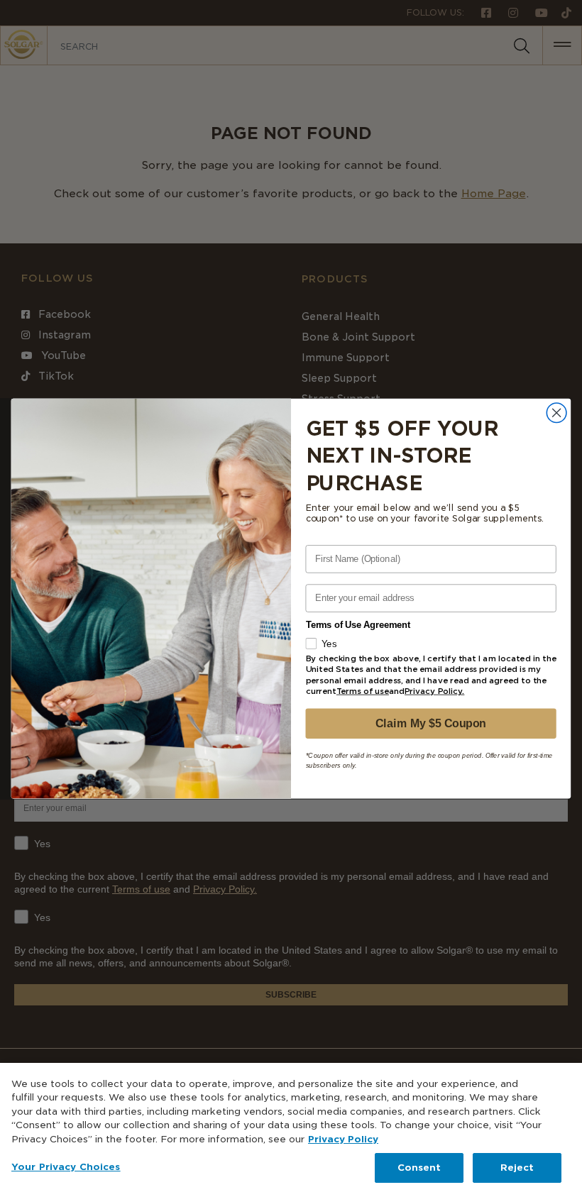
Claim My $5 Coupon (430, 723)
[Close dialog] (556, 413)
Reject (517, 1167)
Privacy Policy (343, 1139)
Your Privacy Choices (66, 1167)
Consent (419, 1167)
